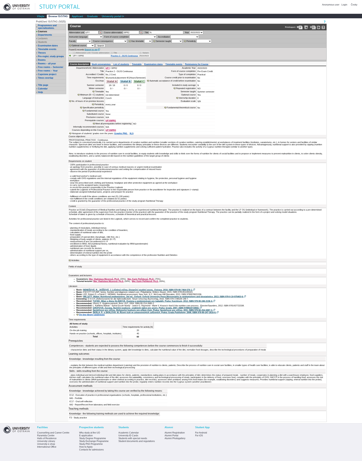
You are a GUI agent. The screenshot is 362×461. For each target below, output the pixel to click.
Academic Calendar (128, 432)
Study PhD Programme (91, 444)
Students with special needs (132, 438)
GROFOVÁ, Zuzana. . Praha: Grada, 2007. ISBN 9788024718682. (146, 308)
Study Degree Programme (92, 438)
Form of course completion (116, 37)
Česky (354, 4)
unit (76, 32)
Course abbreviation (113, 32)
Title (146, 32)
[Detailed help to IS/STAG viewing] (323, 27)
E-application (86, 435)
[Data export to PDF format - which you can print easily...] (300, 27)
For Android (201, 432)
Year (187, 32)
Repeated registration (186, 88)
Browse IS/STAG (58, 16)
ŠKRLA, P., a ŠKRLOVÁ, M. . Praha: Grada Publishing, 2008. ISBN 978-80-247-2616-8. (154, 312)
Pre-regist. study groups (51, 56)
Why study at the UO (89, 432)
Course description (79, 64)
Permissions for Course (196, 64)
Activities (75, 260)
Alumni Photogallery (175, 438)
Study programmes (101, 64)
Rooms (42, 60)
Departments (45, 35)
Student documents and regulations (136, 441)
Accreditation (164, 37)
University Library (46, 441)
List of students (121, 64)
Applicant (77, 16)
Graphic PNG (121, 133)
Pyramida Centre (45, 435)
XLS (131, 133)
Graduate (92, 16)
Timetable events (47, 49)
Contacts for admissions (91, 449)
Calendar (43, 88)
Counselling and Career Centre (53, 432)
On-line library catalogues (92, 314)
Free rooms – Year (48, 70)
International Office (46, 447)
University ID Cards (128, 435)
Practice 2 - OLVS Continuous (124, 56)
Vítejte (40, 16)
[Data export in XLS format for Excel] (306, 27)
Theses (42, 52)
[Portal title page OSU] (63, 7)
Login (344, 4)
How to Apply (86, 447)
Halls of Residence (47, 438)
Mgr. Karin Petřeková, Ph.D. (140, 279)
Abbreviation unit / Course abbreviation (93, 53)
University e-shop (46, 444)
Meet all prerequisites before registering (113, 123)
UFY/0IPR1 (111, 120)
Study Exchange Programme (94, 441)
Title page (43, 85)
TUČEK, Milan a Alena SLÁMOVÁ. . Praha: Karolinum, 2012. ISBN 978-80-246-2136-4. (153, 301)
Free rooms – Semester (50, 67)
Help (40, 92)
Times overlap (45, 78)
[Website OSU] (19, 7)
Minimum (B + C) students (92, 95)
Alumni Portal (171, 435)
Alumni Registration (175, 432)
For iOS (199, 435)
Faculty (72, 41)
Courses (42, 31)
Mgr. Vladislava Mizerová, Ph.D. (104, 279)
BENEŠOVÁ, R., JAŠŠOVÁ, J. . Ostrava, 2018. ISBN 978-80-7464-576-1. (138, 290)
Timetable (137, 64)
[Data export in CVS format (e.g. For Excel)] (313, 27)
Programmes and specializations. (47, 26)
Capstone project (47, 74)
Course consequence (103, 41)
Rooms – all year (47, 63)
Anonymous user (331, 4)
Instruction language (78, 37)
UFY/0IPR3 (111, 130)
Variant (146, 53)
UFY (108, 68)
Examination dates (48, 45)
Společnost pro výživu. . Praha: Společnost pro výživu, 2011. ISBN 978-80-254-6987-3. (153, 310)
